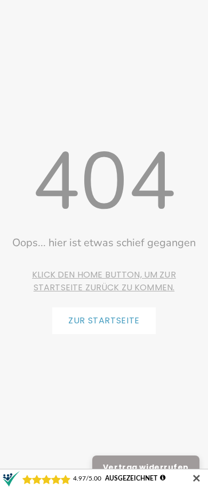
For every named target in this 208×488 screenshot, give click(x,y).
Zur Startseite (104, 320)
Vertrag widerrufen (146, 467)
